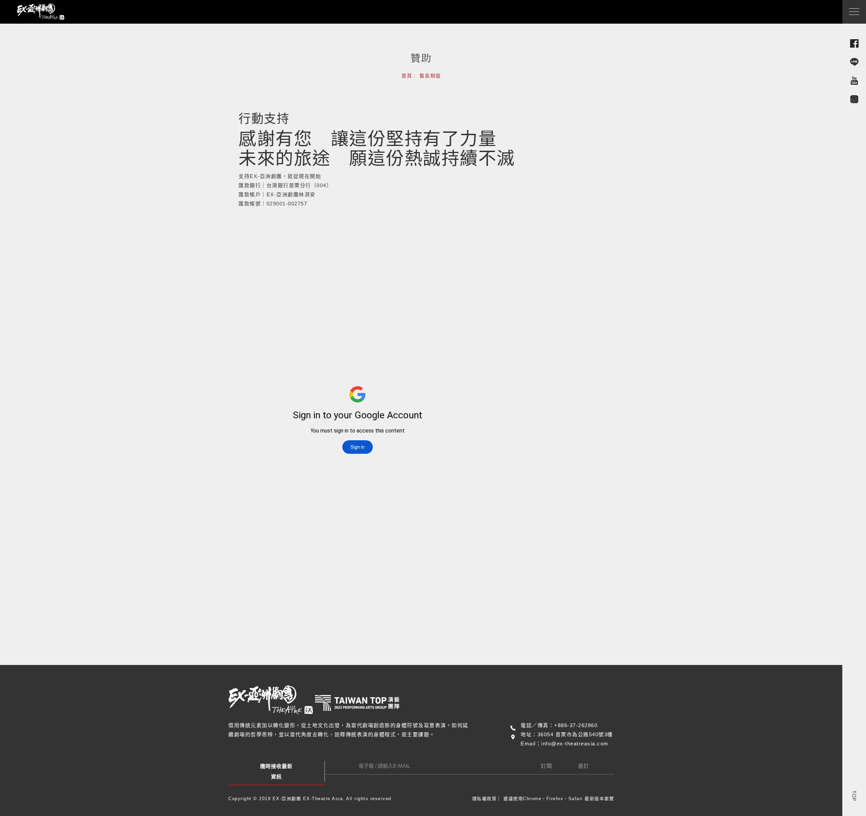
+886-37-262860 (575, 725)
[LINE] (854, 61)
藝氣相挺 (430, 75)
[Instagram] (854, 99)
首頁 (407, 75)
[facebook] (854, 43)
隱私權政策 (484, 798)
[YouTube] (854, 80)
